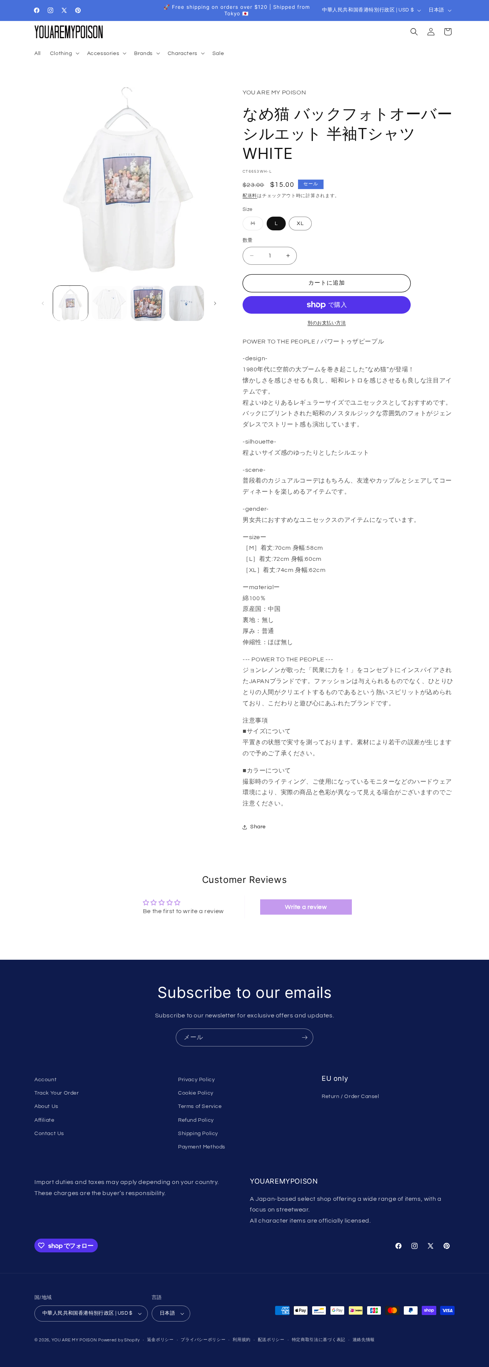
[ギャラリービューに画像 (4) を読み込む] (186, 303)
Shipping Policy (198, 1133)
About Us (46, 1106)
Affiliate (44, 1120)
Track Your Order (56, 1093)
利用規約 (242, 1340)
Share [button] (258, 826)
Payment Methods (201, 1147)
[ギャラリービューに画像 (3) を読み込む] (148, 303)
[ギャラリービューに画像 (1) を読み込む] (70, 303)
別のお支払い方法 (327, 323)
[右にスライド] (215, 303)
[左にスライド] (42, 303)
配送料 (250, 195)
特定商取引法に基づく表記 (318, 1340)
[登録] (304, 1037)
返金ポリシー (160, 1340)
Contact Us (49, 1133)
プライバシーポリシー (203, 1340)
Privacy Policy (196, 1079)
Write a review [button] (306, 907)
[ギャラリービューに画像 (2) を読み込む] (109, 303)
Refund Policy (196, 1120)
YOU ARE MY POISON (74, 1340)
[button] (64, 53)
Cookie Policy (196, 1093)
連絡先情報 (364, 1340)
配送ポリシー (271, 1340)
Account (45, 1079)
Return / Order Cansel (350, 1096)
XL (300, 223)
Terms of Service (200, 1106)
